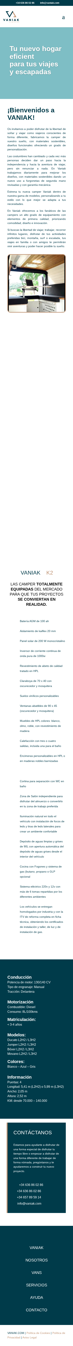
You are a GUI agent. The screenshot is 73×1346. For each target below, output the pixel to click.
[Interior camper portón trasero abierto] (36, 311)
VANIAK (36, 1248)
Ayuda (36, 1297)
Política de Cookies (38, 1333)
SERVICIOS (36, 1285)
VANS (37, 1272)
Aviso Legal (29, 1337)
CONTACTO (36, 1310)
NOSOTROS (37, 1260)
